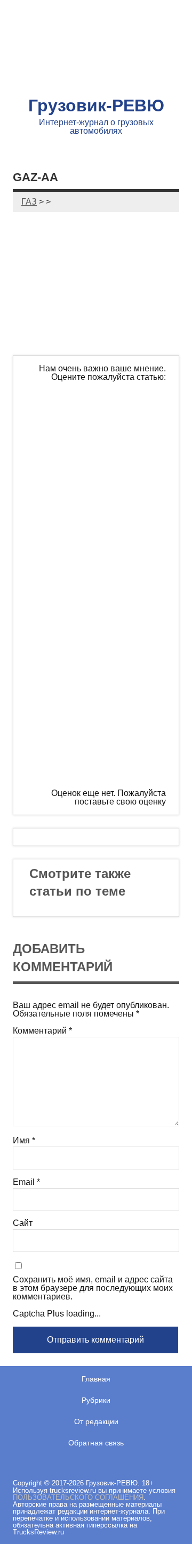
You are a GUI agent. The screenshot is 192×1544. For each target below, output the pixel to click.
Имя (24, 1140)
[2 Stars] (106, 503)
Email (26, 1182)
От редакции (96, 1421)
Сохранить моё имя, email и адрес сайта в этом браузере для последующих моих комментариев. (93, 1288)
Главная (96, 1379)
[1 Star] (106, 421)
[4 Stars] (106, 666)
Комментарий (42, 1031)
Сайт (23, 1223)
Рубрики (96, 1400)
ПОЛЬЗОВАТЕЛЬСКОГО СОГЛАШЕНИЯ (78, 1497)
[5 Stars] (106, 747)
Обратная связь (96, 1443)
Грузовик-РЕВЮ (96, 105)
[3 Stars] (106, 584)
